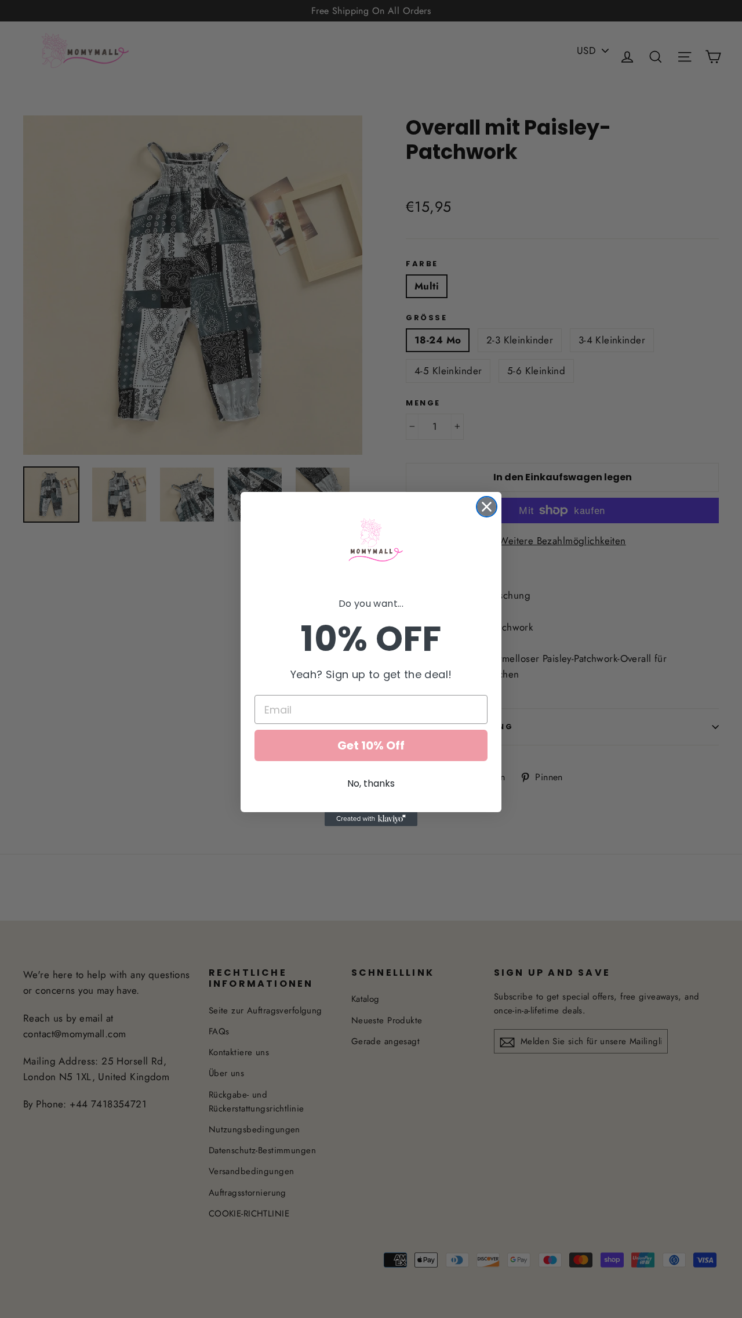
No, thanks (371, 783)
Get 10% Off (371, 745)
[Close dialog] (487, 507)
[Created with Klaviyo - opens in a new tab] (371, 819)
